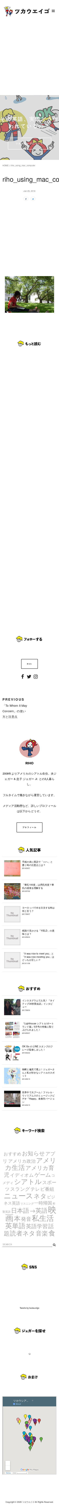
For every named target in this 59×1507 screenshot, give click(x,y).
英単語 (15, 1225)
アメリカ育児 (29, 1171)
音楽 (42, 1233)
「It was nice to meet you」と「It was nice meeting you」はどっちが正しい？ (38, 958)
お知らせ (33, 1153)
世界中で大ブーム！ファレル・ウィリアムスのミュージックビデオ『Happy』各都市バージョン (38, 1098)
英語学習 (37, 1226)
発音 (26, 1218)
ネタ (40, 1195)
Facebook (22, 678)
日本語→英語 (29, 1210)
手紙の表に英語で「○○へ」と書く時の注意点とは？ (37, 864)
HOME (5, 165)
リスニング (27, 1203)
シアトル (28, 1181)
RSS (29, 664)
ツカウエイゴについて (29, 143)
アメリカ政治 (22, 1161)
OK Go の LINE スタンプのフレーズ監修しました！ (37, 1049)
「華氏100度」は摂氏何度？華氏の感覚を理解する (38, 887)
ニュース (18, 1195)
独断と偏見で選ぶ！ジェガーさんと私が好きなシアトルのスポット (38, 1074)
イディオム (22, 1174)
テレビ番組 (42, 1188)
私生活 (43, 1218)
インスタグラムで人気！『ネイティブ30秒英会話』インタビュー (38, 1005)
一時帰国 (43, 1202)
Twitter (29, 678)
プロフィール (29, 827)
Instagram (35, 678)
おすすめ (12, 1153)
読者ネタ (22, 1232)
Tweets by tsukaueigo (29, 1307)
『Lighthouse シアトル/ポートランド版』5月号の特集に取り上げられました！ (38, 1028)
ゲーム (42, 1174)
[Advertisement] (29, 58)
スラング (20, 1188)
